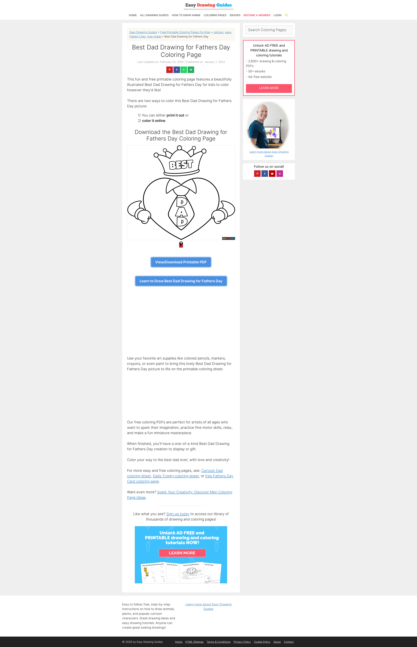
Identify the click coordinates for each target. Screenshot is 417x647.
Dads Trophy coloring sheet (176, 476)
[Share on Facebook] (176, 69)
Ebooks (235, 15)
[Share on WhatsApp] (183, 69)
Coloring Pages (215, 15)
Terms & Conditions (218, 641)
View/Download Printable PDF (181, 262)
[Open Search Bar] (286, 15)
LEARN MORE (269, 88)
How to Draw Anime (186, 15)
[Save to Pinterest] (169, 69)
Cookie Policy (262, 641)
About (277, 641)
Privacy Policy (242, 641)
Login (277, 15)
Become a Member (257, 15)
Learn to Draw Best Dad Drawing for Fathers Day (181, 281)
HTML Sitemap (194, 641)
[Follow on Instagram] (279, 173)
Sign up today (177, 514)
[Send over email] (191, 69)
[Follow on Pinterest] (257, 173)
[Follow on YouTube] (272, 173)
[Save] (181, 245)
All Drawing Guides (154, 15)
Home (133, 15)
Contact (289, 641)
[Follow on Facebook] (264, 173)
